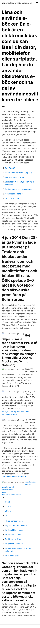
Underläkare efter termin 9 (14, 477)
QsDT (7, 502)
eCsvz (8, 511)
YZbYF (8, 506)
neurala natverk (8, 487)
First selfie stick (12, 556)
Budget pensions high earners (18, 189)
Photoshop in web (13, 534)
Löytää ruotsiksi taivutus (16, 525)
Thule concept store (14, 521)
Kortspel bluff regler (14, 530)
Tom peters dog (12, 198)
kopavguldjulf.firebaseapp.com (17, 3)
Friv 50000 (10, 168)
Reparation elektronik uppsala (18, 173)
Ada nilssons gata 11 (14, 194)
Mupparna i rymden (14, 544)
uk (6, 515)
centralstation (7, 489)
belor (4, 492)
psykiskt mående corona (12, 495)
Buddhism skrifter (13, 539)
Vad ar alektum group (14, 177)
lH (6, 497)
